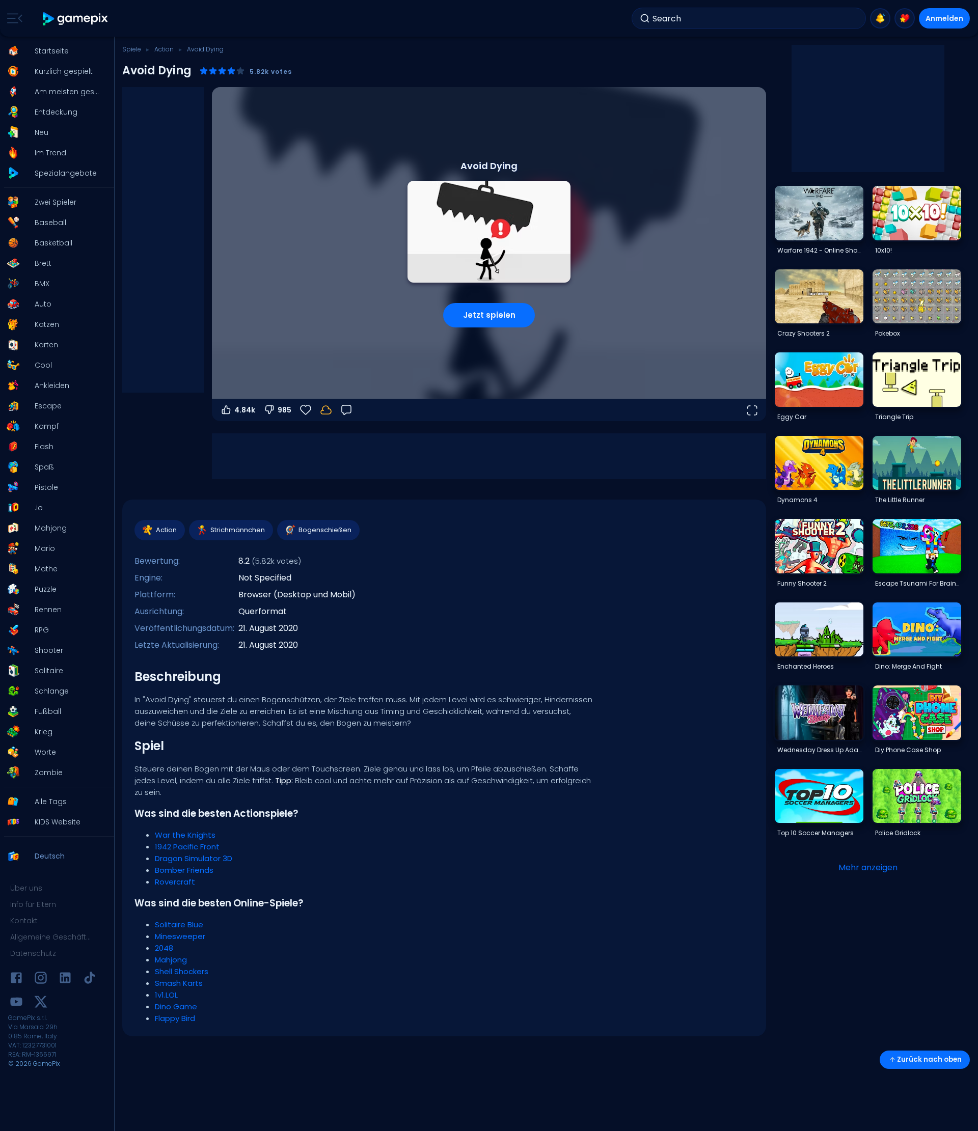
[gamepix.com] (75, 19)
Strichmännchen (237, 530)
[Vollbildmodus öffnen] (752, 410)
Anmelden (944, 18)
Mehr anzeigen (868, 867)
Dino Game (176, 1006)
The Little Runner (900, 499)
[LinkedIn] (65, 979)
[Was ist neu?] (880, 18)
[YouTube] (16, 1003)
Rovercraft (175, 881)
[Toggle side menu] (12, 18)
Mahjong (171, 959)
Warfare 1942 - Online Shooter (820, 250)
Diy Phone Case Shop (908, 750)
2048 (164, 948)
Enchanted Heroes (805, 666)
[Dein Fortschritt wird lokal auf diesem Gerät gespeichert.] (326, 410)
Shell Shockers (181, 971)
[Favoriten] (904, 18)
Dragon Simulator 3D (193, 858)
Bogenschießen (324, 530)
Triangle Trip (894, 416)
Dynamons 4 (797, 499)
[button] (54, 51)
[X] (41, 1003)
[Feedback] (346, 410)
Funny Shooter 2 (802, 583)
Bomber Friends (184, 870)
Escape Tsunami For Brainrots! (918, 583)
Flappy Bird (175, 1018)
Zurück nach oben (929, 1059)
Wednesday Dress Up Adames (820, 750)
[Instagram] (41, 979)
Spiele (131, 49)
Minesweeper (180, 936)
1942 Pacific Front (187, 846)
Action (164, 49)
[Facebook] (16, 979)
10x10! (883, 250)
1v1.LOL (166, 994)
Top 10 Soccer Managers (815, 833)
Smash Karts (179, 983)
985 (284, 410)
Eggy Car (791, 416)
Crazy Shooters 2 (803, 333)
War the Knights (185, 835)
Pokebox (887, 333)
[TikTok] (90, 979)
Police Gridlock (897, 833)
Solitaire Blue (179, 924)
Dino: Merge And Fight (908, 666)
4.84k (244, 410)
